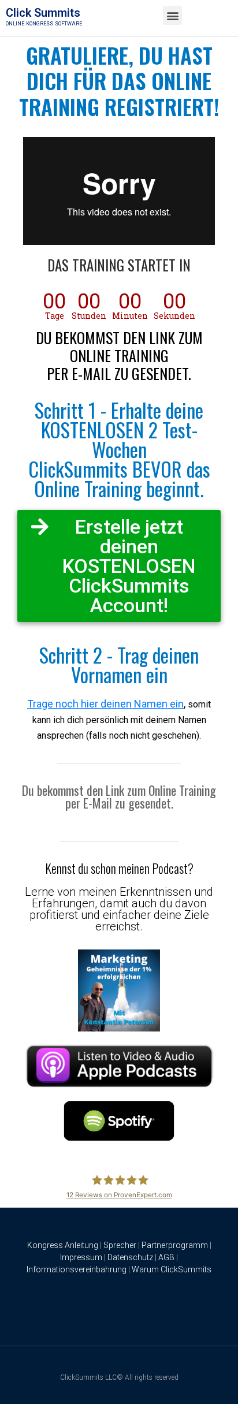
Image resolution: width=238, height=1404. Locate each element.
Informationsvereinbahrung (77, 1269)
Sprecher (119, 1245)
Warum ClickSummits (171, 1269)
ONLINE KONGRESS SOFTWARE (44, 24)
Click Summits (43, 13)
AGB (166, 1257)
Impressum (81, 1257)
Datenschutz (130, 1257)
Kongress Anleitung (62, 1245)
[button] (172, 15)
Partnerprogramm (175, 1245)
